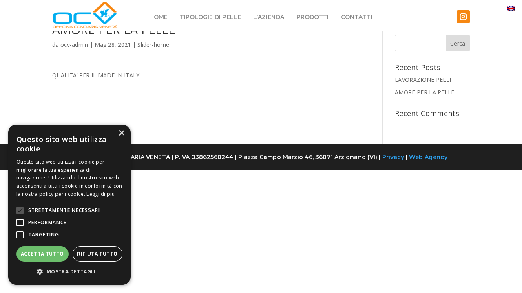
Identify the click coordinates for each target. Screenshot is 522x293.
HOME (158, 17)
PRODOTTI (312, 17)
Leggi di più (100, 193)
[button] (69, 272)
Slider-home (153, 44)
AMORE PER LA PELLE (424, 92)
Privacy (393, 157)
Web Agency (428, 157)
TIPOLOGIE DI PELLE (210, 17)
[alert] (69, 205)
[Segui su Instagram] (463, 16)
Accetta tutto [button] (42, 253)
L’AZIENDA (268, 17)
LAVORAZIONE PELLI (423, 79)
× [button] (121, 133)
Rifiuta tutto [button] (97, 253)
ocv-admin (74, 44)
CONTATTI (356, 17)
